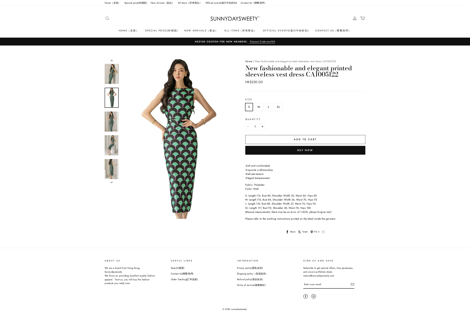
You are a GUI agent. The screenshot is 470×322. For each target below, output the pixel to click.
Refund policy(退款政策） (251, 279)
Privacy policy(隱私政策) (250, 268)
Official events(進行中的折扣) (221, 3)
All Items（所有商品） (190, 3)
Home (248, 61)
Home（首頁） (113, 3)
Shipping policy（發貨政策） (252, 273)
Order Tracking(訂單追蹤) (184, 279)
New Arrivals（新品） (162, 3)
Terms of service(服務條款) (251, 285)
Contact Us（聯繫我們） (254, 3)
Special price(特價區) (135, 3)
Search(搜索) (178, 268)
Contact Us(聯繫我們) (182, 273)
